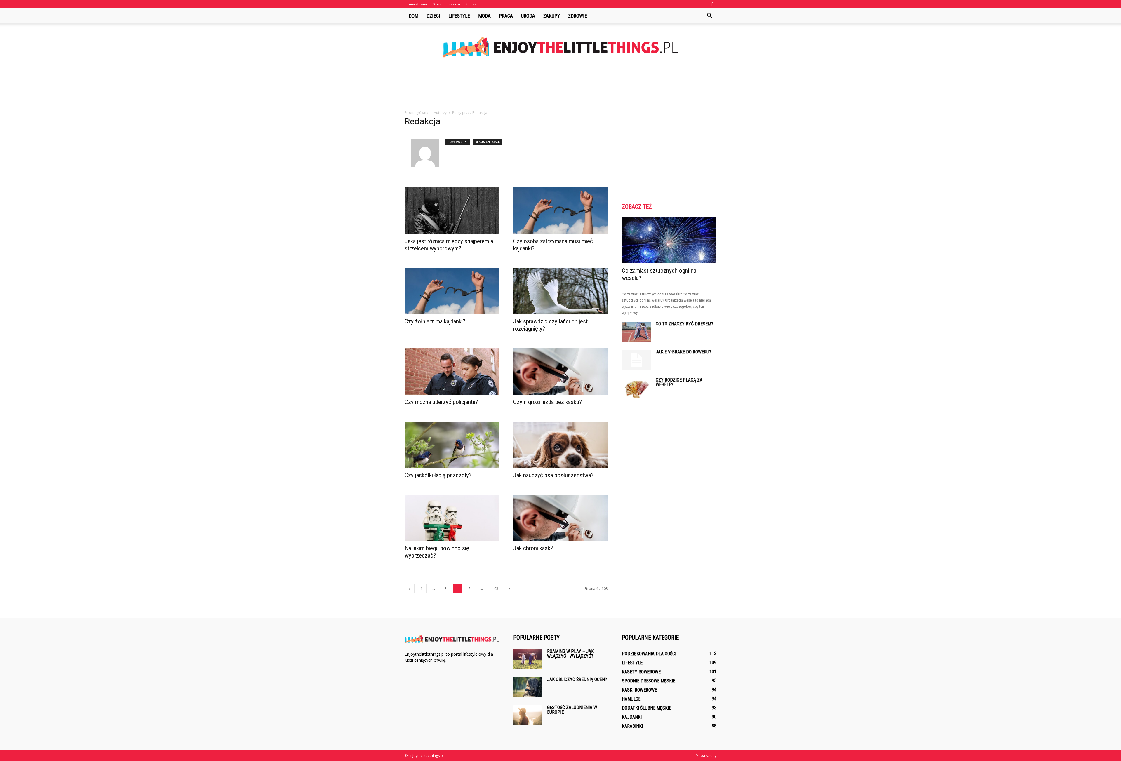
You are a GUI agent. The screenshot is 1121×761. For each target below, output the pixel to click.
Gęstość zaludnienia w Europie (572, 710)
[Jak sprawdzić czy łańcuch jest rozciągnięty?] (560, 291)
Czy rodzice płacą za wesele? (679, 382)
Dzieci (433, 16)
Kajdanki (632, 717)
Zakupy (551, 16)
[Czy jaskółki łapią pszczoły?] (452, 445)
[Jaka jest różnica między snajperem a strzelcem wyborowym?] (452, 210)
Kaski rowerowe (639, 690)
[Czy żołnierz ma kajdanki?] (452, 291)
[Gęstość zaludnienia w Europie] (527, 715)
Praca (506, 16)
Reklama (453, 4)
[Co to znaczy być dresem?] (636, 332)
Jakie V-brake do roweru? (683, 352)
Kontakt (472, 4)
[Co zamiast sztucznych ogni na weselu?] (669, 240)
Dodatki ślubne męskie (646, 708)
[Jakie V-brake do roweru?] (636, 360)
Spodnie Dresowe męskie (648, 681)
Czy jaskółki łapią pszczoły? (438, 475)
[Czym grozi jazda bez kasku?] (560, 371)
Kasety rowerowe (641, 672)
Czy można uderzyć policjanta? (441, 401)
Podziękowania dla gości (649, 653)
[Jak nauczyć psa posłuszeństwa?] (560, 445)
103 (495, 588)
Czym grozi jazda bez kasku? (547, 401)
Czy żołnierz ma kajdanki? (435, 321)
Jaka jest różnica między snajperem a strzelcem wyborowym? (449, 245)
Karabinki (632, 726)
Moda (484, 16)
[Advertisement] (560, 90)
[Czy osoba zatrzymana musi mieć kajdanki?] (560, 210)
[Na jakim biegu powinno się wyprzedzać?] (452, 518)
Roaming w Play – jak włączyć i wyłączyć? (570, 654)
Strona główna (416, 4)
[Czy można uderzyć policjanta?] (452, 371)
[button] (709, 16)
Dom (413, 16)
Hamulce (631, 699)
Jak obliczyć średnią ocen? (577, 679)
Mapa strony (706, 755)
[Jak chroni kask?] (560, 518)
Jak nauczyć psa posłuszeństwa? (553, 475)
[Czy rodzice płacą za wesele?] (636, 388)
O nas (436, 4)
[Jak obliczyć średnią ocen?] (527, 687)
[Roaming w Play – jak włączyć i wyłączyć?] (527, 659)
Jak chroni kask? (533, 548)
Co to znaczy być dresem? (684, 324)
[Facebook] (712, 4)
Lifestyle (459, 16)
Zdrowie (577, 16)
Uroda (528, 16)
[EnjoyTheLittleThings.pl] (560, 47)
